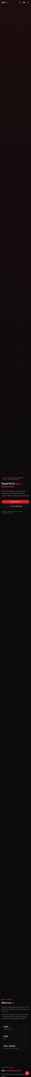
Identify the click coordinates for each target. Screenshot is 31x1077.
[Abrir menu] (27, 2)
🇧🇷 (20, 2)
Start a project (14, 501)
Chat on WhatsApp (16, 506)
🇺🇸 (24, 2)
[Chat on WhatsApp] (27, 1073)
